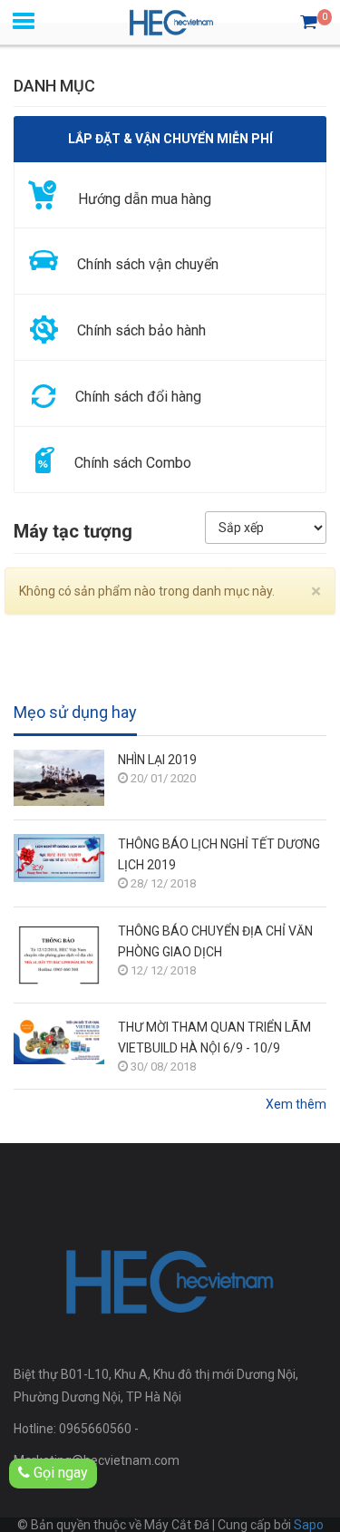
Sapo (309, 1524)
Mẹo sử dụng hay (75, 712)
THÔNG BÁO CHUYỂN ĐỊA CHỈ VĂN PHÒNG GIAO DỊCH (215, 941)
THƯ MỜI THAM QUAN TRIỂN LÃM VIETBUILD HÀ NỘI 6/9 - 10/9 (214, 1037)
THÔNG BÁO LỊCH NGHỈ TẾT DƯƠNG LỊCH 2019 (219, 854)
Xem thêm (296, 1104)
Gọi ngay (59, 1472)
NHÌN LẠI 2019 (157, 759)
